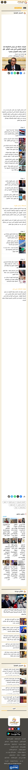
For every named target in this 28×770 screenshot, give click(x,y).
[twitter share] (18, 73)
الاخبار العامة (18, 8)
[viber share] (12, 73)
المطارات (24, 294)
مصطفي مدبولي (21, 505)
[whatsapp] (9, 73)
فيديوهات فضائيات (22, 752)
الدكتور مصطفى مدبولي (20, 114)
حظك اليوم (7, 758)
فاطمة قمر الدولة (20, 54)
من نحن (21, 761)
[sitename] (14, 721)
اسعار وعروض (12, 755)
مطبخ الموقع (7, 744)
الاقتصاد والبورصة (14, 747)
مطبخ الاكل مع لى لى (11, 752)
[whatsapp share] (15, 73)
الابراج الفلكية (14, 758)
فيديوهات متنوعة (14, 742)
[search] (2, 2)
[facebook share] (21, 73)
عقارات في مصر (22, 758)
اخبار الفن (7, 742)
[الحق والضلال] (24, 8)
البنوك (15, 118)
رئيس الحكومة (5, 112)
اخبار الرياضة (14, 744)
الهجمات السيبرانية (21, 502)
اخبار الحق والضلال (13, 750)
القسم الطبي (23, 742)
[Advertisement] (14, 30)
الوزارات (17, 211)
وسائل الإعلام (22, 508)
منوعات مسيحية (22, 744)
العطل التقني (22, 215)
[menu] (5, 2)
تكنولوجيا (24, 755)
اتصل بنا (7, 761)
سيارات (18, 755)
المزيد (14, 709)
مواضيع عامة (23, 747)
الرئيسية (24, 739)
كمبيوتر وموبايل (22, 750)
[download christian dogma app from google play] (13, 734)
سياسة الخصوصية (14, 761)
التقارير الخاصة (10, 739)
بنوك (16, 508)
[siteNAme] (22, 2)
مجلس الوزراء (20, 110)
